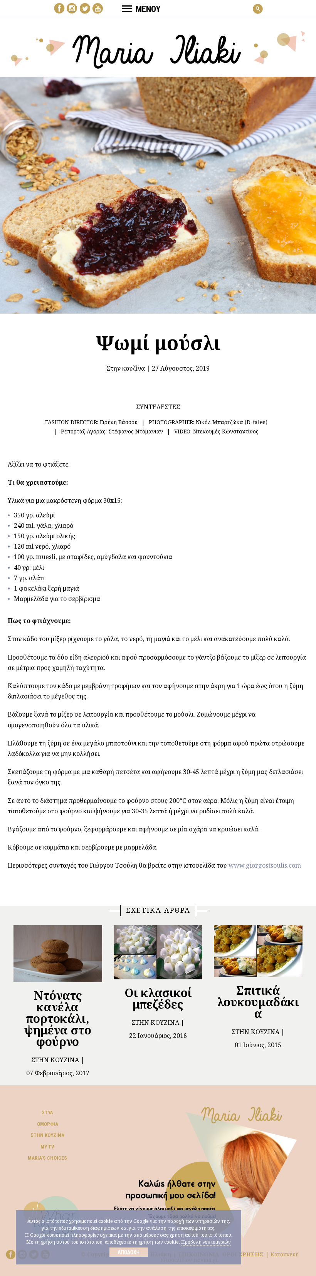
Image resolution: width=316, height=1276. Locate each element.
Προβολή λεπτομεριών (206, 1242)
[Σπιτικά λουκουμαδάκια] (258, 951)
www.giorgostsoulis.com (265, 865)
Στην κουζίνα (125, 368)
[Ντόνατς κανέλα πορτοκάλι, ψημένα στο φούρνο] (57, 953)
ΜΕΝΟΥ (148, 9)
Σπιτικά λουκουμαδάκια (258, 1001)
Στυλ (47, 1112)
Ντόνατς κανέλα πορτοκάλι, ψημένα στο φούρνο (57, 1018)
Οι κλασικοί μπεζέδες (158, 998)
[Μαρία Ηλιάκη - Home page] (158, 49)
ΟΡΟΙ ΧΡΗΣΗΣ (242, 1254)
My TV (47, 1147)
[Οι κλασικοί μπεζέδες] (158, 952)
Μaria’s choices (47, 1158)
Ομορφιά (47, 1124)
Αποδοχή (129, 1252)
